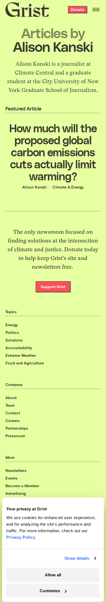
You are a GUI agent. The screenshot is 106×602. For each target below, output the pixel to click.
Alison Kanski (34, 187)
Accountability (18, 347)
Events (11, 478)
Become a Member (22, 485)
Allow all (53, 575)
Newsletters (15, 470)
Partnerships (16, 428)
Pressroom (15, 435)
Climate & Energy (68, 187)
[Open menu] (96, 10)
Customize (50, 590)
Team (10, 405)
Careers (12, 420)
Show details (76, 558)
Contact (12, 413)
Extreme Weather (20, 355)
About (11, 397)
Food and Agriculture (24, 363)
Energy (11, 324)
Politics (12, 332)
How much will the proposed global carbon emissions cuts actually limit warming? (53, 151)
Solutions (14, 340)
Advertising (15, 493)
